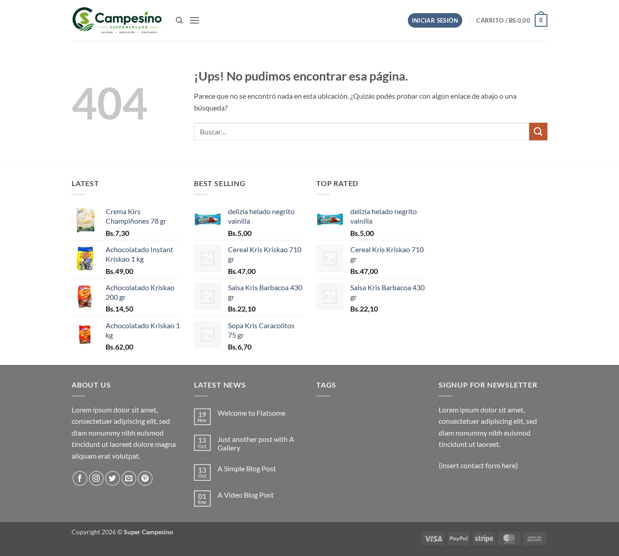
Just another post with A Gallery (256, 443)
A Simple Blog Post (247, 468)
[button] (194, 20)
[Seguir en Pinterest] (145, 478)
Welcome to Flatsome (251, 412)
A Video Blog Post (246, 494)
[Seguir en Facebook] (80, 478)
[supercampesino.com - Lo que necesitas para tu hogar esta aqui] (117, 20)
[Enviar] (538, 131)
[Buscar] (179, 20)
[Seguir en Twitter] (112, 478)
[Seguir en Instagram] (96, 478)
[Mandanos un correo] (128, 478)
